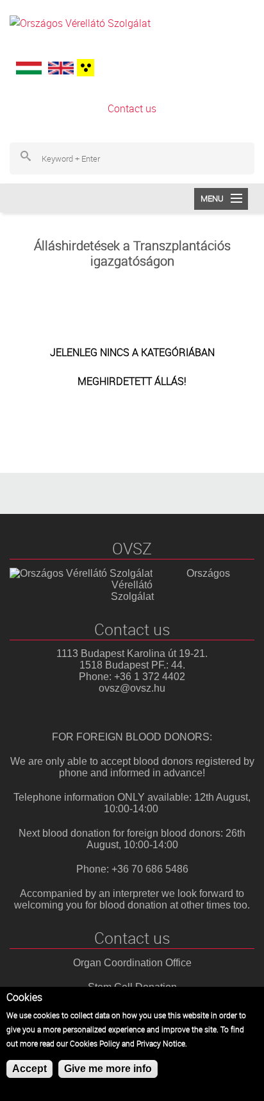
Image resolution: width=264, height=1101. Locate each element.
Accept (29, 1068)
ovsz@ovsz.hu (132, 688)
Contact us (132, 108)
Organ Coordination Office (132, 962)
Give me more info (108, 1068)
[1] (84, 67)
